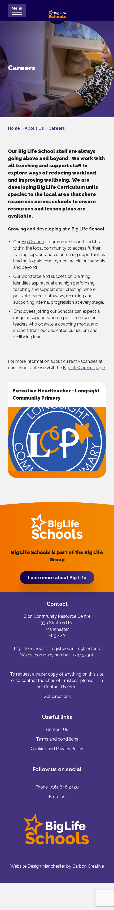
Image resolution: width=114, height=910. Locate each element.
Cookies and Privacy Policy (57, 748)
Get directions (57, 696)
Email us (57, 796)
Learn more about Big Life (57, 577)
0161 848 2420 (64, 787)
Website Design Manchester (37, 866)
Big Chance (32, 241)
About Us (34, 128)
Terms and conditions (57, 739)
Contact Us (57, 729)
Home (14, 128)
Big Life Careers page (84, 367)
